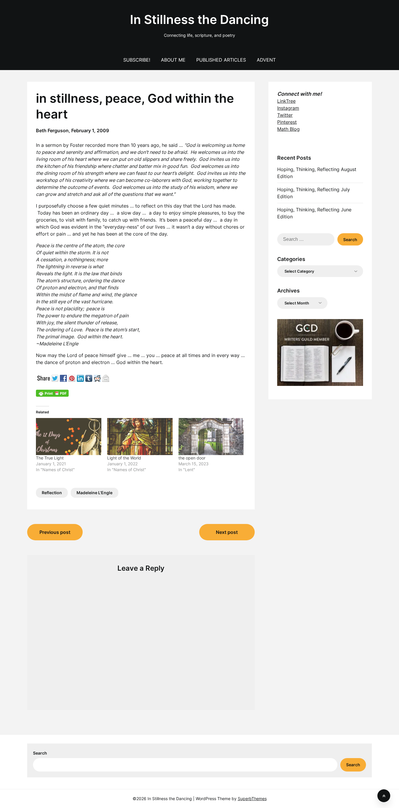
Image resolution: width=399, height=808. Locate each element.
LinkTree (286, 101)
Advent (266, 60)
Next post (227, 532)
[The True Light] (68, 436)
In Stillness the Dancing (199, 19)
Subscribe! (136, 60)
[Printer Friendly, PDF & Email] (52, 393)
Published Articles (221, 60)
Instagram (288, 108)
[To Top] (383, 795)
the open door (191, 457)
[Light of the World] (140, 436)
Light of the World (124, 457)
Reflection (52, 492)
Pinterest (287, 122)
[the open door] (211, 436)
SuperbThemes (252, 798)
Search (40, 752)
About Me (173, 60)
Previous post (54, 532)
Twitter (285, 115)
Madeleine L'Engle (94, 492)
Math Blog (288, 129)
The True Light (50, 457)
